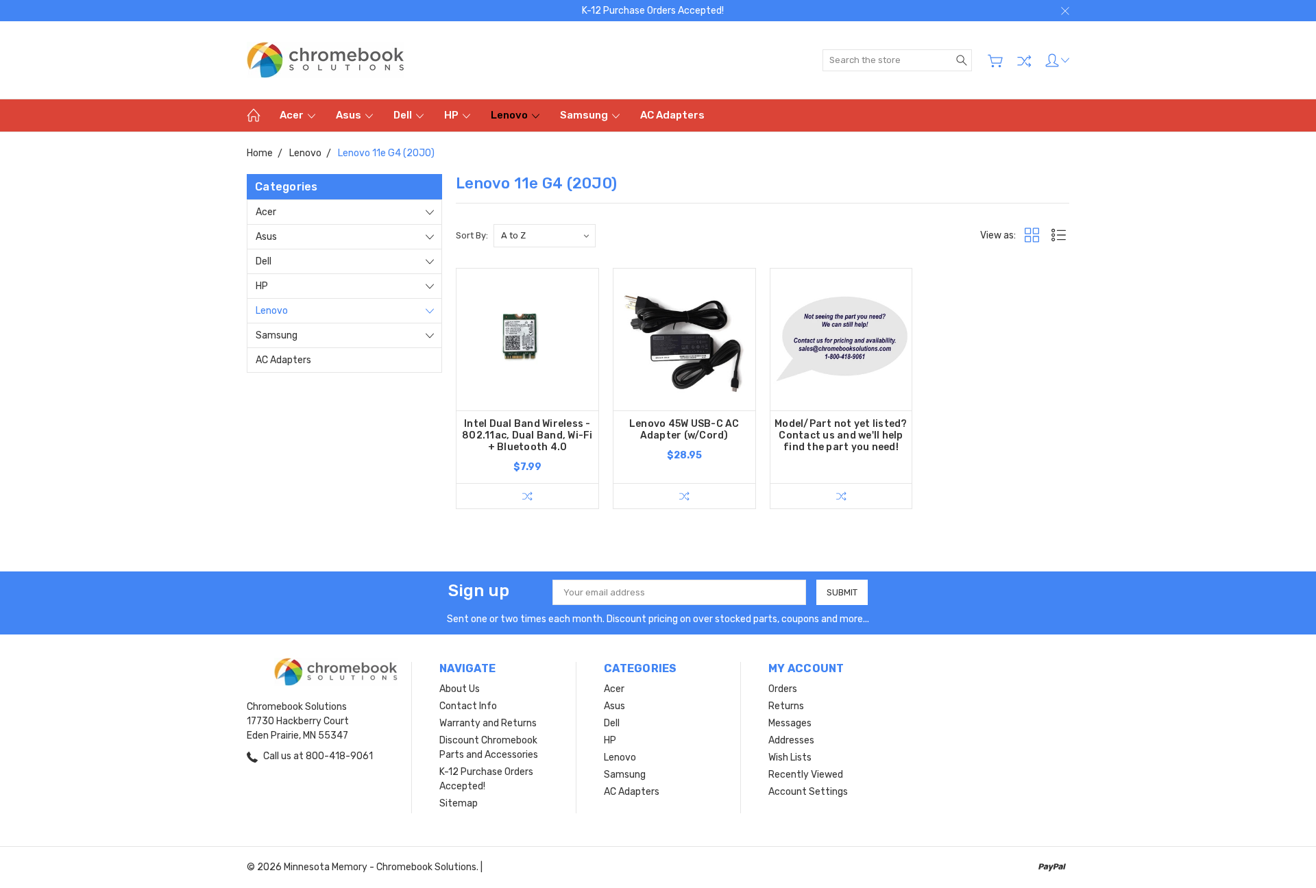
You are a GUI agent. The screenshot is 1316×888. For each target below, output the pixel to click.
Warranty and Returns (488, 723)
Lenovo (510, 115)
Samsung (585, 115)
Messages (790, 723)
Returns (786, 706)
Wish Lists (790, 757)
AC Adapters (672, 115)
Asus (349, 115)
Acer (293, 115)
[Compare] (1024, 61)
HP (452, 115)
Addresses (791, 740)
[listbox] (545, 235)
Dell (403, 115)
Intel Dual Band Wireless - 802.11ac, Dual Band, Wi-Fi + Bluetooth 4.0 (527, 435)
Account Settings (808, 792)
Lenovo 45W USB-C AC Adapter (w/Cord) (684, 429)
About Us (459, 689)
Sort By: (472, 235)
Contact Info (468, 706)
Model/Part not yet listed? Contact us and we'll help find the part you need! (841, 435)
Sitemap (458, 803)
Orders (782, 689)
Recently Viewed (805, 774)
